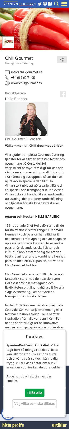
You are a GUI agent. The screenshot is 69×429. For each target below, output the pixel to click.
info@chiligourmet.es (26, 72)
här (59, 367)
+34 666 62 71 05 (23, 77)
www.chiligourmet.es (26, 83)
